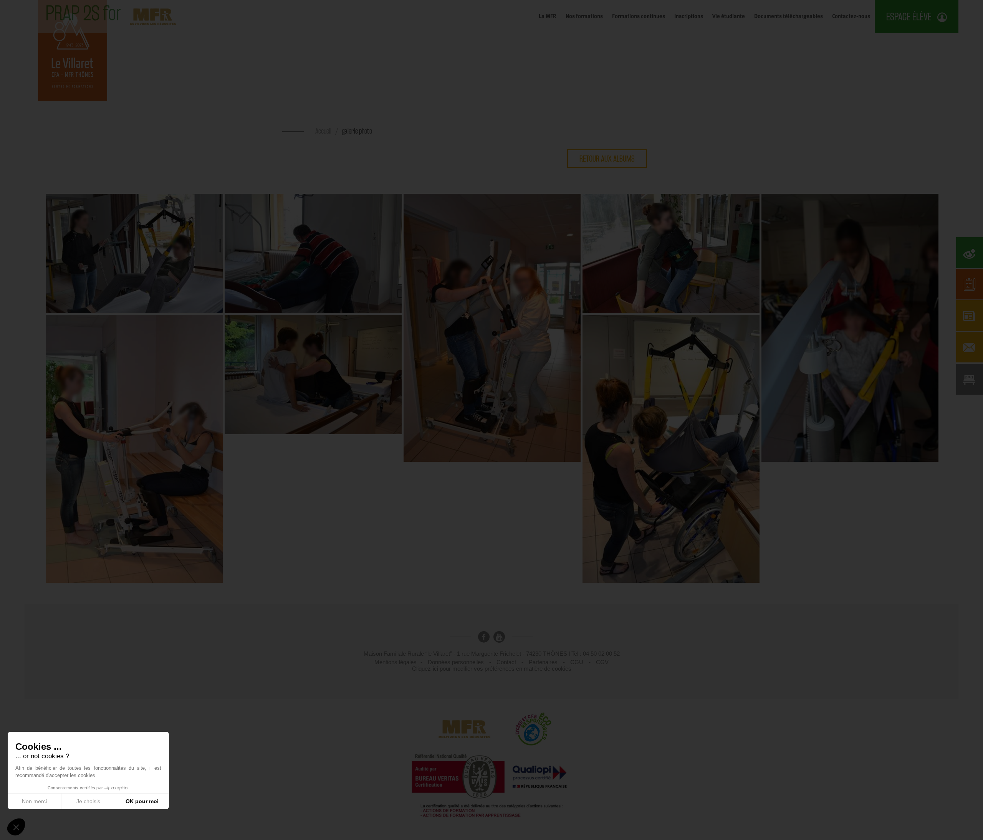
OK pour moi (142, 801)
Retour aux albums (607, 158)
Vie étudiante (728, 16)
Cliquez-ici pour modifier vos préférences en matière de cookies (491, 668)
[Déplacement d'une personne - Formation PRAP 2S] (135, 253)
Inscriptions (688, 16)
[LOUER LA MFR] (969, 379)
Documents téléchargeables (788, 16)
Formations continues (638, 16)
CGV (602, 662)
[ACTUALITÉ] (969, 315)
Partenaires (543, 662)
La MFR (547, 16)
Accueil (323, 131)
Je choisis (88, 801)
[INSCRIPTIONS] (969, 284)
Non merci (34, 801)
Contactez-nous (851, 16)
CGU (576, 662)
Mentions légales (395, 662)
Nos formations (584, 16)
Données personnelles (456, 662)
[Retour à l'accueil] (72, 49)
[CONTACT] (969, 347)
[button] (16, 827)
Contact (506, 662)
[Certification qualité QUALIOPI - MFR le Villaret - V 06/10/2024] (491, 788)
